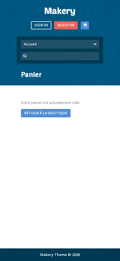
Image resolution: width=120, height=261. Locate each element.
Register (66, 24)
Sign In (41, 24)
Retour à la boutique (45, 112)
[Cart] (85, 25)
